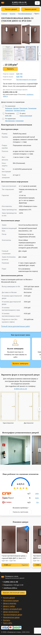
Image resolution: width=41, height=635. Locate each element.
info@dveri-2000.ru (10, 588)
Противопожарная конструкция (26, 79)
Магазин (16, 108)
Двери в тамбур (9, 606)
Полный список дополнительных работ (15, 326)
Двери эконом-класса (11, 612)
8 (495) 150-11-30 (19, 2)
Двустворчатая (10, 121)
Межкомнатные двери (11, 617)
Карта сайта (7, 623)
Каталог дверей (9, 598)
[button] (39, 53)
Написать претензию (20, 512)
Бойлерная (8, 108)
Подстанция (23, 108)
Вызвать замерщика (20, 364)
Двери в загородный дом (12, 609)
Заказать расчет (30, 9)
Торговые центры (19, 110)
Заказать (10, 69)
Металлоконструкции (11, 601)
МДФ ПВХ (19, 74)
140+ (37, 494)
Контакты (6, 620)
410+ (37, 498)
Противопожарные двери (12, 615)
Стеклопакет (20, 121)
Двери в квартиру (9, 603)
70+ (37, 502)
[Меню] (37, 3)
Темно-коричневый (26, 116)
